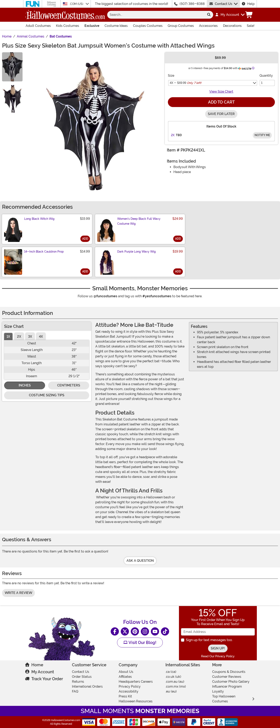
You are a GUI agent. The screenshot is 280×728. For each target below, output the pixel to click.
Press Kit (125, 696)
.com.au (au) (174, 682)
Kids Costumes (67, 26)
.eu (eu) (171, 691)
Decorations (232, 26)
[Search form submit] (209, 15)
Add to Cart (221, 102)
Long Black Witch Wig (39, 218)
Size (171, 75)
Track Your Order (47, 678)
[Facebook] (115, 631)
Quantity (266, 75)
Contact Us (223, 4)
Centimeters (68, 385)
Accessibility (128, 691)
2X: (173, 135)
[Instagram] (145, 631)
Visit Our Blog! (141, 642)
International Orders (87, 686)
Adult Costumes (38, 26)
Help (251, 4)
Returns (78, 682)
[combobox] (156, 15)
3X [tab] (30, 336)
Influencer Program (227, 686)
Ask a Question (140, 561)
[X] (125, 631)
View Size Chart (221, 91)
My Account (42, 671)
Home (37, 664)
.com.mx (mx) (175, 686)
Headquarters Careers (136, 682)
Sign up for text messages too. (209, 640)
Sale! (250, 26)
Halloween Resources (136, 701)
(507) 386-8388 (192, 4)
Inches (25, 385)
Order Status (82, 677)
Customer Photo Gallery (230, 682)
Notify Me (262, 135)
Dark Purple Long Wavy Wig (136, 251)
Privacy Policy (130, 686)
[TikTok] (165, 631)
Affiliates (125, 677)
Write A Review (18, 593)
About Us (126, 672)
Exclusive (91, 26)
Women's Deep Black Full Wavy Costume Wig (138, 221)
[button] (229, 14)
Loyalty (218, 691)
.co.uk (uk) (173, 677)
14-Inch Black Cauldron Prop (44, 251)
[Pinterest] (135, 631)
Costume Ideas (116, 26)
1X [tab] (8, 336)
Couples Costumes (148, 26)
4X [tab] (41, 336)
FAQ (75, 691)
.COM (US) (76, 4)
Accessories (208, 26)
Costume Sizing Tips (46, 395)
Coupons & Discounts (228, 672)
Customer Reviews (226, 677)
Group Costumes (181, 26)
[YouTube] (155, 631)
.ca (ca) (170, 672)
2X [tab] (19, 336)
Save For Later (221, 114)
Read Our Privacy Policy (217, 656)
